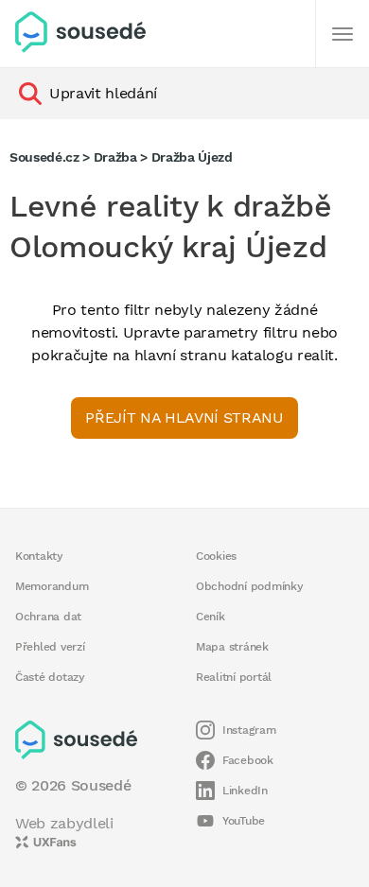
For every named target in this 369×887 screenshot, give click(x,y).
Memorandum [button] (51, 586)
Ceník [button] (210, 616)
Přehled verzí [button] (50, 646)
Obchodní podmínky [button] (250, 586)
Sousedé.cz (44, 157)
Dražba (115, 157)
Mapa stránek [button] (232, 646)
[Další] (342, 34)
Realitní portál (234, 677)
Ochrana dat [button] (48, 616)
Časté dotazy (50, 677)
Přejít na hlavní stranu (184, 417)
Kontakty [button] (39, 556)
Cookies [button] (216, 556)
